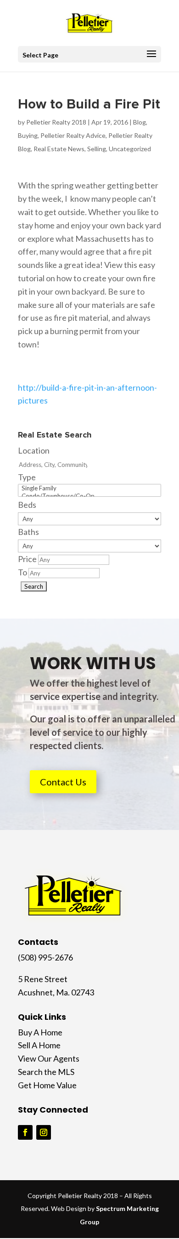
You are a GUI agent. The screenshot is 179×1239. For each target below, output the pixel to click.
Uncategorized (130, 149)
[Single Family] (89, 488)
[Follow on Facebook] (25, 1132)
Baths (28, 532)
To (22, 572)
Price (27, 559)
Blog (139, 122)
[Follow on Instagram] (43, 1132)
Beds (27, 505)
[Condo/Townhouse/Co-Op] (89, 496)
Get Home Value (47, 1085)
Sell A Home (39, 1045)
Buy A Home (40, 1032)
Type (27, 477)
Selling (96, 149)
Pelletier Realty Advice (73, 135)
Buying (28, 135)
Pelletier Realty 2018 (56, 122)
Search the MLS (46, 1072)
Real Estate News (59, 149)
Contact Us (63, 781)
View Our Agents (48, 1058)
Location (34, 450)
